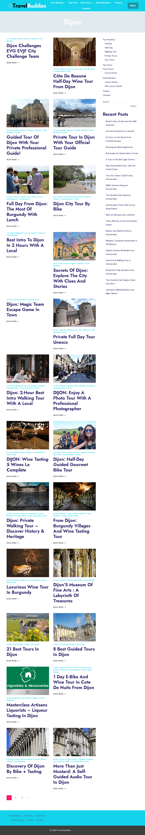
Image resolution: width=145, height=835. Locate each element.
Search (106, 102)
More (133, 5)
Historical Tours (35, 514)
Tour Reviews (89, 69)
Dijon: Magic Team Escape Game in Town (25, 309)
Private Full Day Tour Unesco (74, 339)
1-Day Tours (58, 668)
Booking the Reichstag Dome (119, 147)
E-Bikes (88, 668)
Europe (26, 39)
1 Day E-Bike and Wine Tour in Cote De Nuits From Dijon (73, 682)
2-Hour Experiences (15, 233)
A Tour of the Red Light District (120, 159)
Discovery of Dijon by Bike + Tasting (26, 769)
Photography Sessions (84, 386)
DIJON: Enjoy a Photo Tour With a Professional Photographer (72, 400)
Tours (56, 71)
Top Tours (73, 2)
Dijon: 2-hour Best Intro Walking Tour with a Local (25, 398)
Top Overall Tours (21, 644)
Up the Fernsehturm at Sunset (120, 131)
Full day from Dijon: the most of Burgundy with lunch (27, 211)
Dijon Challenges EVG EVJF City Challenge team (24, 51)
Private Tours (111, 55)
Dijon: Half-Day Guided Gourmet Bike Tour (70, 464)
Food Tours (108, 69)
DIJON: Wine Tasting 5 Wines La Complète (27, 464)
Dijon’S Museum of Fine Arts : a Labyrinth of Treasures (73, 592)
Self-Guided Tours (61, 761)
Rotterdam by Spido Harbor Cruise (122, 153)
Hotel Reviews (109, 78)
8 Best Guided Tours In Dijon (74, 652)
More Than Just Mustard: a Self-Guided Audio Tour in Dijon (72, 774)
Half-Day (78, 69)
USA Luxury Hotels (113, 86)
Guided (30, 130)
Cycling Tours (70, 197)
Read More (13, 63)
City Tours (11, 39)
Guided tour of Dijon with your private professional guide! (26, 145)
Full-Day (31, 197)
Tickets (118, 2)
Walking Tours (32, 388)
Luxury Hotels (111, 82)
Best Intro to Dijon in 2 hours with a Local (25, 245)
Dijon (19, 39)
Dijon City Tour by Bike (71, 206)
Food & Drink (25, 452)
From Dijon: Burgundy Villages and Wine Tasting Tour (71, 528)
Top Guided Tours (67, 644)
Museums (78, 580)
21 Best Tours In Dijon (23, 652)
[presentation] (74, 52)
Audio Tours (58, 759)
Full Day (108, 43)
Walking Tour (111, 51)
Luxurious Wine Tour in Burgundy (28, 590)
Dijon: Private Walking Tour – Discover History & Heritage (25, 528)
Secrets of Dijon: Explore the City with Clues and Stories (70, 278)
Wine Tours (66, 71)
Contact (86, 8)
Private (38, 130)
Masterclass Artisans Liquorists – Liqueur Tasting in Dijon (27, 710)
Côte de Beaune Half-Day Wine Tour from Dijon (73, 81)
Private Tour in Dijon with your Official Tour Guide (74, 142)
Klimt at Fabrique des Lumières (120, 215)
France (34, 39)
